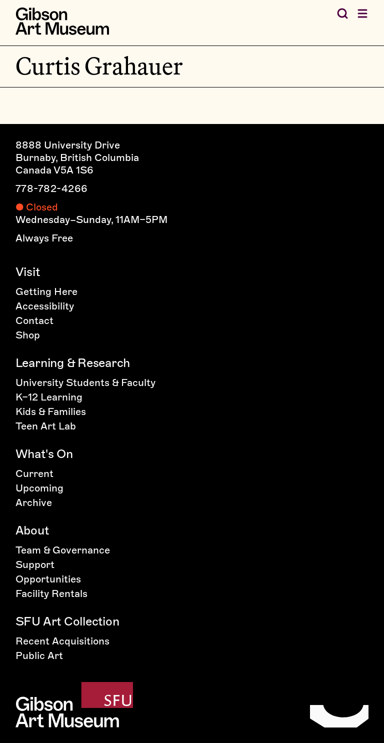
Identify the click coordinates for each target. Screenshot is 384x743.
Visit (28, 271)
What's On (44, 453)
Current (35, 474)
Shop (28, 335)
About (32, 530)
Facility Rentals (52, 594)
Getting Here (47, 292)
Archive (34, 502)
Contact (35, 320)
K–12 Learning (49, 397)
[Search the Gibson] (342, 14)
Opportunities (48, 579)
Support (35, 564)
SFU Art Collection (68, 621)
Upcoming (40, 488)
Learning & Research (73, 363)
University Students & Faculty (86, 382)
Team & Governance (63, 550)
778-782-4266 (52, 188)
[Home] (62, 21)
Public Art (39, 656)
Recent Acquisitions (63, 641)
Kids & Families (51, 412)
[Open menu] (362, 14)
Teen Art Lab (46, 426)
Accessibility (45, 306)
